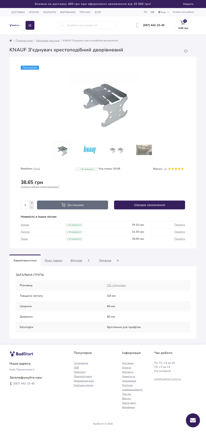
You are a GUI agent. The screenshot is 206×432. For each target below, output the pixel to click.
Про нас (85, 12)
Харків (25, 225)
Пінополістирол (83, 376)
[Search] (62, 25)
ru (145, 12)
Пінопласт (80, 372)
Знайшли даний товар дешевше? (40, 186)
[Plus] (32, 203)
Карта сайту (129, 402)
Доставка (18, 12)
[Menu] (30, 25)
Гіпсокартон (81, 363)
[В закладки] (186, 51)
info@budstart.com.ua (167, 379)
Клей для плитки (83, 385)
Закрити (188, 4)
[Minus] (32, 207)
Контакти (49, 12)
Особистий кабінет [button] (184, 12)
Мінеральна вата (84, 380)
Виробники (68, 12)
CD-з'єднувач (116, 285)
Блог (98, 12)
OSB (76, 367)
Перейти (179, 225)
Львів (24, 239)
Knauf (36, 168)
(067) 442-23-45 (153, 25)
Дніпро (25, 232)
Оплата (34, 12)
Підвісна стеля (24, 40)
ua (152, 12)
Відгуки (126, 398)
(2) (165, 168)
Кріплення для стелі (48, 40)
